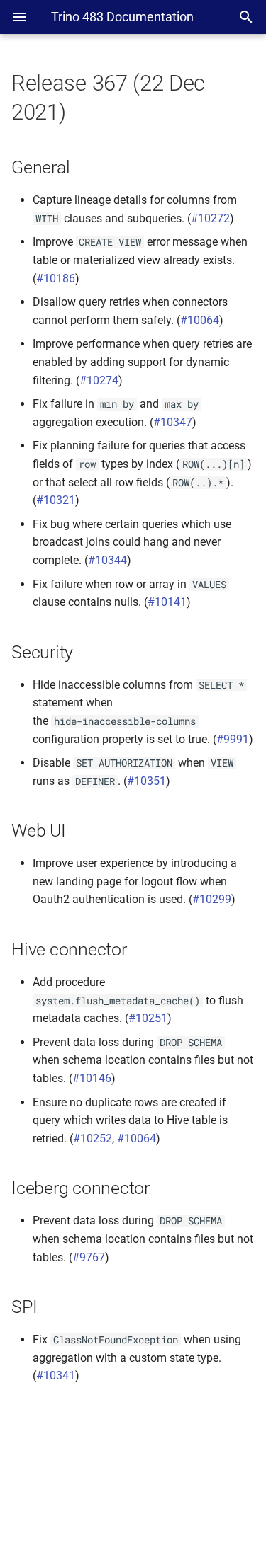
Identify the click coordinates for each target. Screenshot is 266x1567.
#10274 (98, 380)
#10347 (172, 422)
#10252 (92, 1138)
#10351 (146, 781)
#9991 (232, 739)
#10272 (210, 218)
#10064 (199, 320)
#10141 (167, 602)
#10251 (147, 1018)
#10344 (107, 560)
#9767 (88, 1257)
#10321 (55, 500)
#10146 (91, 1078)
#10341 (55, 1375)
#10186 (55, 278)
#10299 (211, 899)
